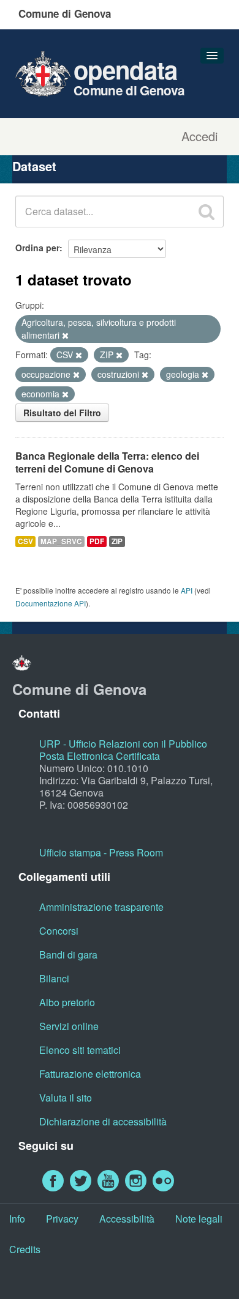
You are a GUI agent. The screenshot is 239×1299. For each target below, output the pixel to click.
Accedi (199, 136)
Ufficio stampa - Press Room (101, 852)
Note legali (198, 1219)
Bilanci (54, 978)
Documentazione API (50, 603)
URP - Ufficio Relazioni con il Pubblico (123, 744)
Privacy (62, 1219)
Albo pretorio (67, 1002)
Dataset (34, 166)
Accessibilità (126, 1219)
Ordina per (37, 247)
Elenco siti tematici (80, 1050)
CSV (25, 541)
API (186, 590)
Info (17, 1219)
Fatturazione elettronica (90, 1074)
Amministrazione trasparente (101, 907)
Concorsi (58, 931)
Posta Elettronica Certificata (99, 756)
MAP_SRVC (61, 541)
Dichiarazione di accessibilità (103, 1121)
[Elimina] (65, 335)
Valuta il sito (65, 1098)
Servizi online (69, 1026)
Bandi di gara (68, 955)
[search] (206, 211)
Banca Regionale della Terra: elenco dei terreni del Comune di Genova (107, 462)
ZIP (117, 541)
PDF (96, 541)
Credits (24, 1249)
